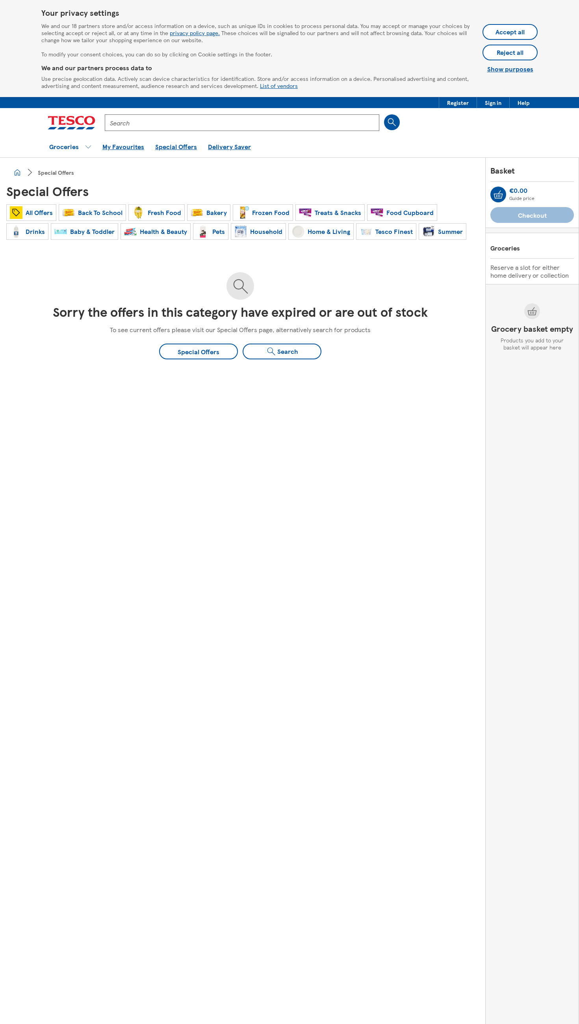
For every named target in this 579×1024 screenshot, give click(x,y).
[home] (17, 172)
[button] (458, 102)
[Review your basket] (498, 194)
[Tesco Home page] (71, 123)
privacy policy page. (195, 33)
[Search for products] (392, 122)
